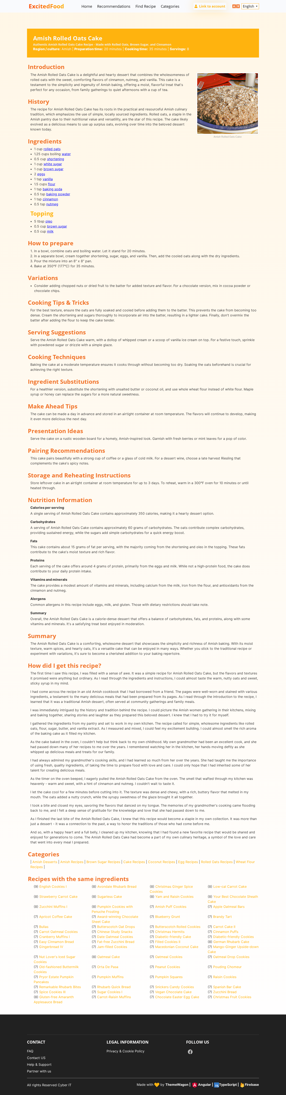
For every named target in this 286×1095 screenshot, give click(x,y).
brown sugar (53, 169)
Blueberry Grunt (167, 917)
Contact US (36, 1058)
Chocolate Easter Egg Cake (177, 997)
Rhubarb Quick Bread (114, 987)
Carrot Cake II (224, 927)
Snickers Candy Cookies (174, 987)
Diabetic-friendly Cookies (233, 937)
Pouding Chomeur (227, 967)
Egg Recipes (188, 862)
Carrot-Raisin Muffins (114, 997)
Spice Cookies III (52, 992)
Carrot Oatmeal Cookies (58, 932)
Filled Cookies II (167, 942)
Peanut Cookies (167, 967)
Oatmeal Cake (108, 957)
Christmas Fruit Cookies (232, 997)
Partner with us (39, 1071)
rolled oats (52, 149)
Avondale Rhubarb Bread (117, 886)
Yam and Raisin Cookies (174, 896)
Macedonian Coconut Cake (176, 947)
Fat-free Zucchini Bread (115, 942)
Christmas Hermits (169, 932)
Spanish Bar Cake (227, 987)
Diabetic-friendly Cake (173, 937)
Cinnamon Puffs (225, 932)
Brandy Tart (222, 917)
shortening (55, 159)
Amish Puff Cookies (170, 906)
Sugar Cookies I (109, 992)
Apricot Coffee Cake (55, 917)
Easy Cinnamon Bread (56, 942)
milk (50, 231)
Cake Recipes (134, 862)
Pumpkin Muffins (110, 977)
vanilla (48, 179)
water (66, 154)
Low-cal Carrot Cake (230, 886)
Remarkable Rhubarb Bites (60, 987)
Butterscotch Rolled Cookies (177, 927)
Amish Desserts (44, 862)
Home (86, 6)
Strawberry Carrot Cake (58, 896)
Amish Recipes (71, 862)
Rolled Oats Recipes (217, 862)
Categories (170, 6)
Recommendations (113, 6)
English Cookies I (53, 886)
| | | (212, 1085)
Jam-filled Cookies (112, 947)
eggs (41, 174)
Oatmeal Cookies (168, 957)
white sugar (53, 164)
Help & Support (39, 1064)
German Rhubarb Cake (231, 942)
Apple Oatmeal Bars (229, 906)
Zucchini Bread (225, 992)
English (249, 6)
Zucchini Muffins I (53, 906)
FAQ (30, 1051)
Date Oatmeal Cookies (115, 937)
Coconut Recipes (161, 862)
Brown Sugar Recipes (103, 862)
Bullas (43, 927)
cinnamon (50, 199)
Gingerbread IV (51, 947)
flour (51, 184)
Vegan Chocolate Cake (173, 992)
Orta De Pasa (107, 967)
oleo (48, 221)
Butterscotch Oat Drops (116, 927)
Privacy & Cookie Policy (125, 1051)
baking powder (58, 194)
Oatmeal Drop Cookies (231, 957)
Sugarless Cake (109, 896)
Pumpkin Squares (169, 977)
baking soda (52, 189)
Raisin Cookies (224, 977)
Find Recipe (145, 6)
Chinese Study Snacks (114, 932)
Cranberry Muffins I (54, 937)
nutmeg (52, 204)
